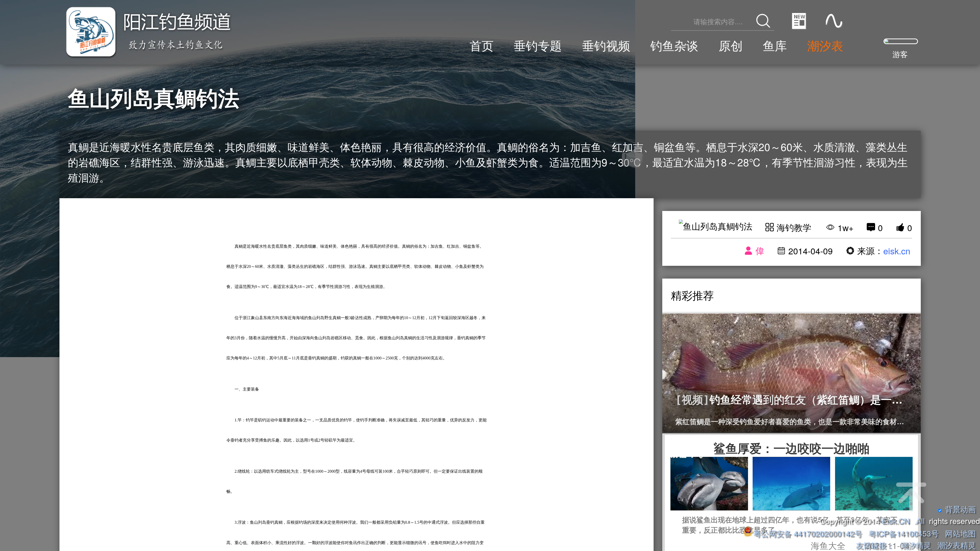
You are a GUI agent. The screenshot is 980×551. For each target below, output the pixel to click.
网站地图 (960, 533)
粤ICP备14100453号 (903, 533)
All (920, 520)
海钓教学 (794, 227)
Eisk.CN (896, 520)
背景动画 (960, 509)
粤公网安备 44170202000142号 (808, 533)
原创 (731, 45)
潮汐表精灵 (956, 544)
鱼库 (775, 45)
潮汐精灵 (915, 544)
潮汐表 (825, 45)
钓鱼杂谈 (674, 45)
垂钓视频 (606, 45)
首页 (482, 45)
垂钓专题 (538, 45)
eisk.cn (896, 250)
